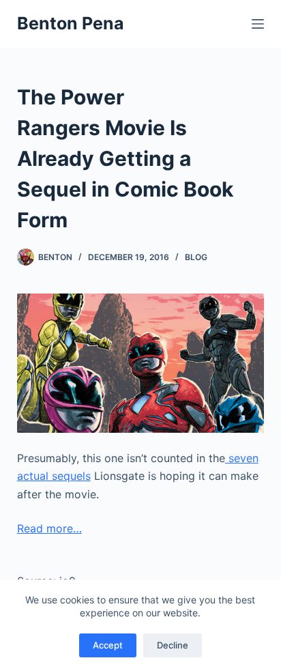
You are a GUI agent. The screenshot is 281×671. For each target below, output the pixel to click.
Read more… (49, 528)
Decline (172, 645)
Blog (196, 257)
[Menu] (258, 24)
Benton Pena (70, 23)
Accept (108, 645)
